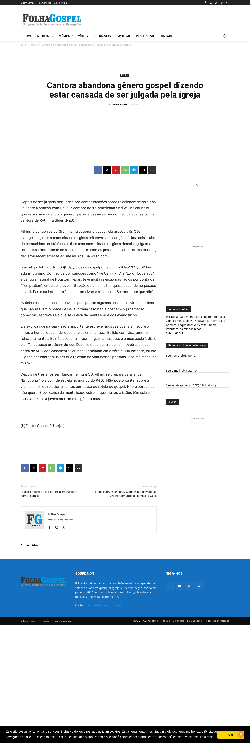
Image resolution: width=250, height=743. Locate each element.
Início (23, 44)
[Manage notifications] (241, 734)
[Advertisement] (154, 20)
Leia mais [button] (206, 737)
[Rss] (199, 586)
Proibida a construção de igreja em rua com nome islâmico (49, 494)
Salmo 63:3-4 (174, 333)
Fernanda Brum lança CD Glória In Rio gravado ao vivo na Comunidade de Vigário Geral (125, 494)
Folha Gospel (120, 104)
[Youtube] (227, 3)
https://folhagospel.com (60, 519)
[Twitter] (189, 586)
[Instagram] (211, 3)
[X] (216, 3)
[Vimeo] (221, 3)
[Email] (143, 170)
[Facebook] (205, 3)
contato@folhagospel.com (104, 605)
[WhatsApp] (125, 170)
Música (34, 44)
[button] (224, 36)
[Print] (152, 170)
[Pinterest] (116, 170)
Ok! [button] (230, 734)
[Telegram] (134, 170)
